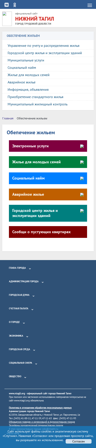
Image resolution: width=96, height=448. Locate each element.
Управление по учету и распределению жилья (43, 45)
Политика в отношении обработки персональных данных (40, 407)
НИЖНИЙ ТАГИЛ (34, 18)
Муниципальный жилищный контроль (37, 104)
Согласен (78, 441)
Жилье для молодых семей (29, 75)
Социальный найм (22, 67)
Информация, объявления (28, 89)
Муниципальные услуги (26, 60)
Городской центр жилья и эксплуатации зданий (45, 53)
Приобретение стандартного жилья (35, 97)
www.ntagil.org (17, 393)
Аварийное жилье (21, 82)
